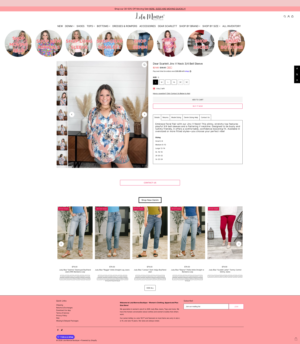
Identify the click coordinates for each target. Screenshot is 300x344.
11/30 (87, 276)
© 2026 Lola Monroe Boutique (67, 340)
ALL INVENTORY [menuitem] (231, 26)
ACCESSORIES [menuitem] (147, 26)
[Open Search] (285, 16)
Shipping (59, 305)
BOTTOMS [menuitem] (102, 26)
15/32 (68, 279)
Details (157, 117)
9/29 (82, 276)
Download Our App (63, 310)
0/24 (100, 276)
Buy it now (198, 106)
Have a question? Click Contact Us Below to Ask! (171, 93)
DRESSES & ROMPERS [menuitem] (124, 26)
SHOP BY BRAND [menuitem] (188, 26)
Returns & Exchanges (64, 308)
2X (180, 82)
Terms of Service (62, 313)
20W (83, 279)
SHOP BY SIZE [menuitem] (210, 26)
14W (73, 279)
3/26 (67, 276)
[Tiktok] (61, 330)
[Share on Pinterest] (297, 80)
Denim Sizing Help (191, 117)
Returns (165, 117)
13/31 (62, 279)
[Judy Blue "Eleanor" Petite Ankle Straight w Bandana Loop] (187, 232)
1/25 (62, 276)
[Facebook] (57, 330)
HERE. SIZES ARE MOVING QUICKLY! (167, 9)
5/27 (72, 276)
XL (174, 82)
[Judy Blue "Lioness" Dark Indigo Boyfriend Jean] (150, 232)
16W (121, 279)
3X (187, 82)
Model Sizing (176, 117)
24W (88, 279)
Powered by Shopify (89, 340)
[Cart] (292, 16)
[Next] (144, 114)
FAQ (57, 318)
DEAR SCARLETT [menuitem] (167, 26)
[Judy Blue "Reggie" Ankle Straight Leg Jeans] (112, 232)
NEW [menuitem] (60, 26)
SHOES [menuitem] (80, 26)
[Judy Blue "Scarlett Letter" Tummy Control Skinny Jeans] (225, 232)
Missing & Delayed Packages (67, 321)
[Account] (289, 16)
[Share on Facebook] (297, 68)
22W (112, 281)
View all (150, 288)
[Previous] (71, 114)
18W (78, 279)
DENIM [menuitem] (69, 26)
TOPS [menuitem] (90, 26)
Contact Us (205, 117)
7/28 (77, 276)
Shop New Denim (150, 200)
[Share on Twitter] (297, 74)
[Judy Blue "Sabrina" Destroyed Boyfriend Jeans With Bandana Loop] (75, 232)
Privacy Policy (61, 315)
